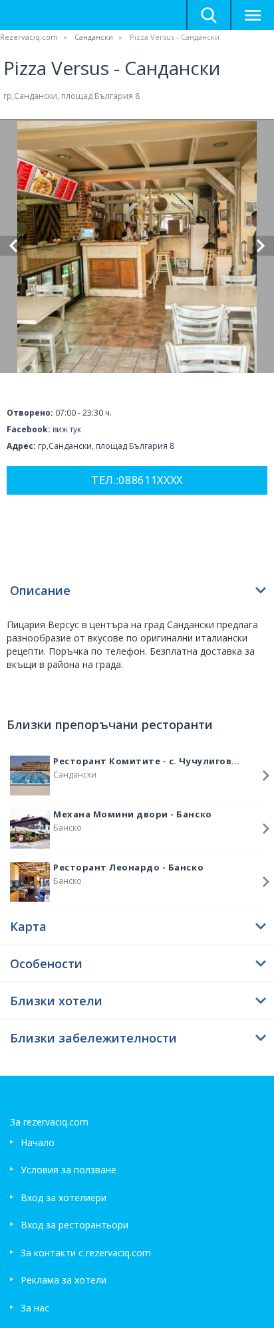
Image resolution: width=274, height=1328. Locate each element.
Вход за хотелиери (63, 1197)
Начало (38, 1142)
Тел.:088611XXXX (137, 480)
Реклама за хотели (63, 1280)
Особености (46, 963)
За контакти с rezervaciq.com (86, 1252)
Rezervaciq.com (29, 37)
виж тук (67, 429)
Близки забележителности (93, 1038)
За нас (35, 1307)
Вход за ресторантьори (74, 1224)
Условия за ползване (68, 1169)
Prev (13, 246)
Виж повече (266, 775)
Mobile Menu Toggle (252, 15)
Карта (28, 926)
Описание (40, 590)
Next (260, 246)
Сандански (93, 37)
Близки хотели (56, 1001)
